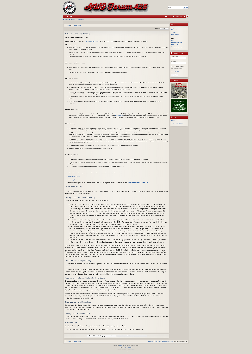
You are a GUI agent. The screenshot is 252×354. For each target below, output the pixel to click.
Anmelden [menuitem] (185, 17)
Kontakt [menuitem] (151, 341)
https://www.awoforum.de (92, 41)
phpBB (120, 345)
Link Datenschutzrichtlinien (72, 176)
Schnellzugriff (65, 17)
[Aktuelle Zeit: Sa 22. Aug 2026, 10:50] (167, 25)
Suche (66, 19)
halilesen (130, 347)
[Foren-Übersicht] (106, 7)
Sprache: (157, 28)
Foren (70, 16)
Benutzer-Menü (177, 53)
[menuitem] (168, 16)
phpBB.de (133, 349)
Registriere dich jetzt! (176, 71)
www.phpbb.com (158, 114)
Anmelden (73, 19)
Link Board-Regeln (70, 180)
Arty (125, 347)
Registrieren (81, 19)
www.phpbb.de (119, 115)
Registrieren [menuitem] (188, 17)
